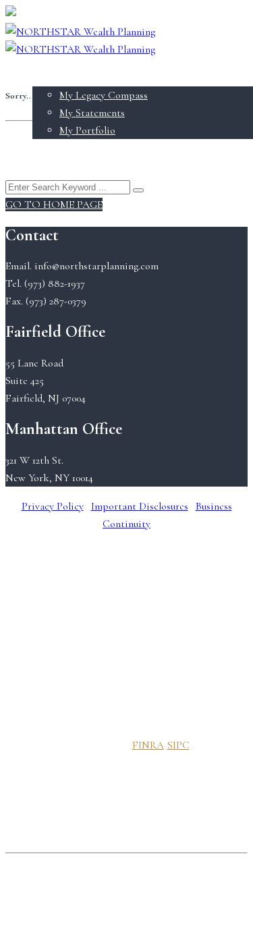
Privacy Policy (53, 506)
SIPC (178, 745)
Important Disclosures (139, 506)
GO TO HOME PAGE (54, 204)
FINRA (148, 745)
